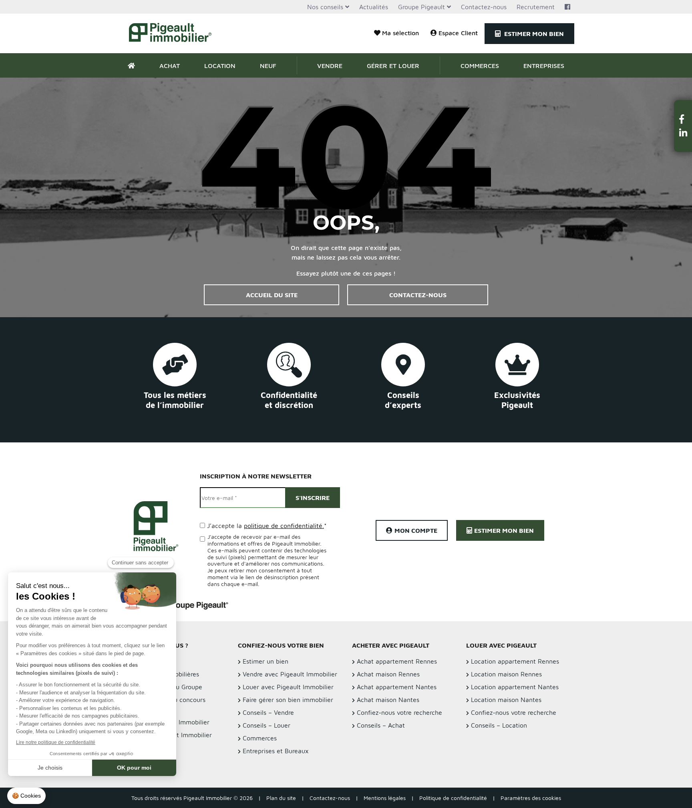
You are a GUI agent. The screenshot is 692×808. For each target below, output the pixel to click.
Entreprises (543, 65)
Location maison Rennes (506, 674)
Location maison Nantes (506, 699)
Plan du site (281, 797)
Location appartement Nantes (515, 686)
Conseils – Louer (266, 725)
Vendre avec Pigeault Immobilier (290, 674)
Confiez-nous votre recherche (399, 712)
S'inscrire (313, 497)
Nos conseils (325, 6)
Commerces (480, 65)
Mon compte (415, 530)
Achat (169, 65)
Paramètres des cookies (531, 797)
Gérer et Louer (393, 65)
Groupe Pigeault (421, 6)
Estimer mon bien (533, 33)
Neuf (268, 65)
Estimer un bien (265, 661)
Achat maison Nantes (388, 699)
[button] (683, 119)
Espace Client (458, 32)
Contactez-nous (484, 6)
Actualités (373, 6)
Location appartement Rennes (515, 661)
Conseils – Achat (381, 725)
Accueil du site (272, 294)
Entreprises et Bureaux (276, 750)
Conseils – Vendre (268, 712)
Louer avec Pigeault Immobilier (288, 686)
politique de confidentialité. (284, 525)
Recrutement (536, 6)
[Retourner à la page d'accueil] (175, 33)
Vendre (329, 65)
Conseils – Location (499, 725)
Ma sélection (400, 32)
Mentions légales (385, 797)
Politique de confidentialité (453, 797)
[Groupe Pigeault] (181, 604)
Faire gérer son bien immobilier (288, 699)
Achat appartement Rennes (397, 661)
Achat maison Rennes (388, 674)
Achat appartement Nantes (397, 686)
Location (219, 65)
